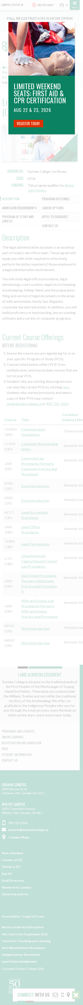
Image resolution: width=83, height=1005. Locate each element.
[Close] (70, 26)
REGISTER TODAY (28, 123)
